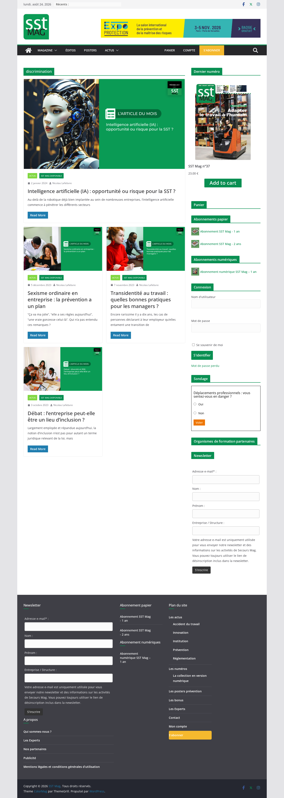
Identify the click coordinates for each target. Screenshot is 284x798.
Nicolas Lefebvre (62, 183)
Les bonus (176, 700)
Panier (169, 50)
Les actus (175, 617)
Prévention (181, 650)
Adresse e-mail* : (204, 471)
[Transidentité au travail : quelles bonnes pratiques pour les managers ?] (145, 249)
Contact (174, 718)
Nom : (196, 489)
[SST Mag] (28, 50)
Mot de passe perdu (205, 366)
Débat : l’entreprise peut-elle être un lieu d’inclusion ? (61, 416)
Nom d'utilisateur (203, 297)
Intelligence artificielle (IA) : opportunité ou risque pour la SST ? (101, 191)
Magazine (45, 50)
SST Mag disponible (51, 175)
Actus (109, 50)
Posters (90, 50)
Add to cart (223, 182)
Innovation (180, 633)
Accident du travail (186, 624)
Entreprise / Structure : (208, 523)
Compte (189, 50)
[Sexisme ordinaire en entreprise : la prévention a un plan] (62, 249)
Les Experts (31, 740)
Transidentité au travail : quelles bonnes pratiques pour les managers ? (141, 299)
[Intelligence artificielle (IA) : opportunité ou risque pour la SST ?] (104, 124)
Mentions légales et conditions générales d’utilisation (61, 767)
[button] (55, 50)
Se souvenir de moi (209, 345)
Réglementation (184, 658)
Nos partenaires (34, 749)
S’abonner (212, 50)
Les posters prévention (185, 691)
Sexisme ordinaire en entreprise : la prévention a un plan (60, 299)
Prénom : (198, 506)
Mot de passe (200, 321)
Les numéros (178, 669)
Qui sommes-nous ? (37, 732)
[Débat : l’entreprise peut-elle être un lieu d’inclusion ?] (62, 369)
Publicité (29, 758)
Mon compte (178, 726)
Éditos (70, 50)
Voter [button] (199, 422)
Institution (180, 641)
